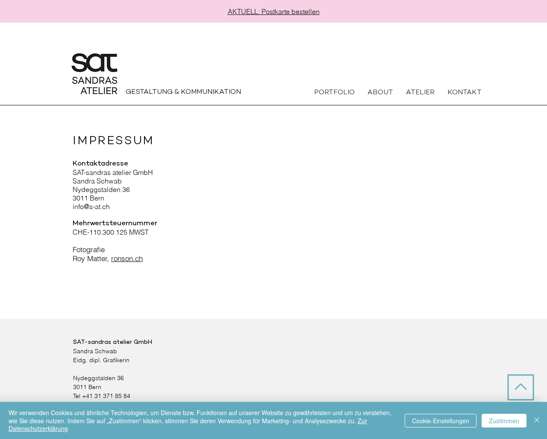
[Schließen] (537, 420)
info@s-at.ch (91, 206)
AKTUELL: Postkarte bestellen (274, 11)
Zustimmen (504, 420)
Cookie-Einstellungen (440, 420)
